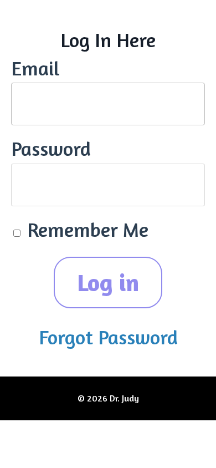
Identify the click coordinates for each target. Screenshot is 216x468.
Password (51, 148)
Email (35, 68)
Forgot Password (108, 337)
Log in (108, 282)
